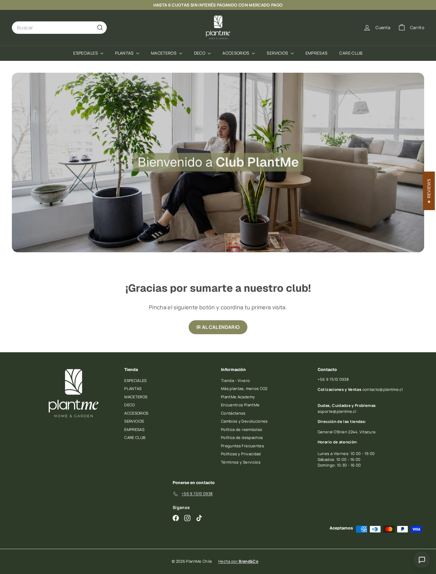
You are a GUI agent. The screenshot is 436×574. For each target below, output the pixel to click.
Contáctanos (233, 413)
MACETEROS (164, 53)
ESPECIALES (86, 53)
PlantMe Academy (238, 396)
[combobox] (59, 27)
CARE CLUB (350, 53)
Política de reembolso (241, 429)
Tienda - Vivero (235, 380)
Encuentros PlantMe (240, 404)
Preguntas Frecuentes (242, 445)
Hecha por (238, 561)
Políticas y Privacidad (241, 453)
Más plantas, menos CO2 (244, 388)
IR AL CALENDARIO (218, 327)
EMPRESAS (316, 53)
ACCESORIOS (236, 53)
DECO (200, 53)
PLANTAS (125, 53)
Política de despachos (242, 437)
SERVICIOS (278, 53)
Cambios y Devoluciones (244, 421)
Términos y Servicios (240, 462)
